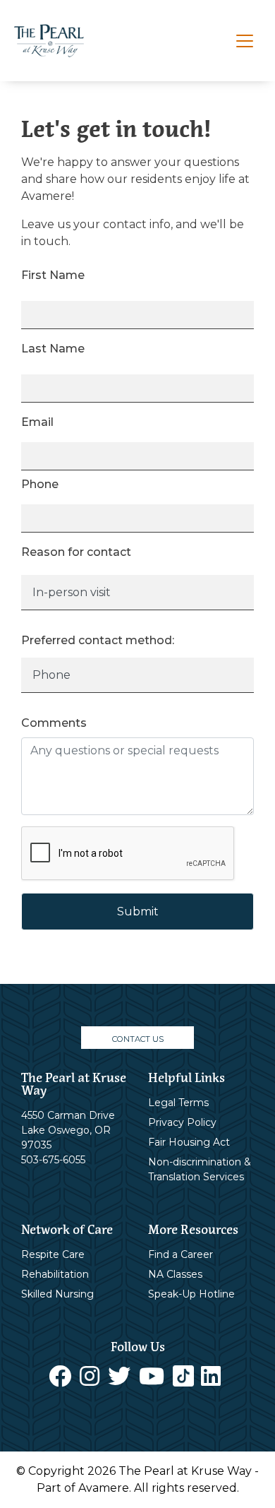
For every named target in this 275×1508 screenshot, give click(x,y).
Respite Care (53, 1254)
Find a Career (180, 1254)
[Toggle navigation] (245, 41)
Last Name (53, 348)
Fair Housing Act (189, 1142)
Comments (54, 723)
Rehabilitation (55, 1274)
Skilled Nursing (57, 1294)
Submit (138, 911)
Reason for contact (76, 552)
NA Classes (175, 1274)
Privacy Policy (182, 1122)
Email (37, 422)
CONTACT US (138, 1039)
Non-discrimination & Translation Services (199, 1169)
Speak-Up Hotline (191, 1294)
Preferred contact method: (97, 640)
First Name (53, 275)
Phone (40, 484)
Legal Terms (178, 1102)
